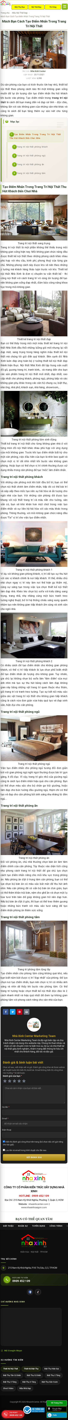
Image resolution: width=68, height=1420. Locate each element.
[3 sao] (14, 1081)
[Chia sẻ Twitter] (12, 1012)
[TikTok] (38, 1292)
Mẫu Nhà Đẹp (25, 1388)
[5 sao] (24, 1081)
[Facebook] (30, 1292)
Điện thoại (6, 1130)
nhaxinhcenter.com (38, 1204)
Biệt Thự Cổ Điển (34, 1375)
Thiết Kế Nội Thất (10, 1369)
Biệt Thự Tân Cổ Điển (12, 1375)
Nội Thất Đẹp (36, 7)
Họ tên (5, 1107)
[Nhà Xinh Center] (34, 1241)
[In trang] (26, 1012)
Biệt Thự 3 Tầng (9, 1382)
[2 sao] (10, 1081)
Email (5, 1118)
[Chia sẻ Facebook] (6, 1012)
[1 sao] (5, 1081)
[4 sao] (19, 1081)
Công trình (55, 1226)
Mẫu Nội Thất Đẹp (19, 13)
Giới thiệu (8, 1226)
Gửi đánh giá (34, 1157)
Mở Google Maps (13, 1350)
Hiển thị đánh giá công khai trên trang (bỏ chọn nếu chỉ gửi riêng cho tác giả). (33, 1143)
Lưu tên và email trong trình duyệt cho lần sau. (26, 1150)
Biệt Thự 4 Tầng (29, 1382)
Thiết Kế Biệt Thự (31, 1369)
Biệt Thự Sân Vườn (50, 1382)
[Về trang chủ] (56, 1403)
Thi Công (52, 7)
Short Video (8, 1388)
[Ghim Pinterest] (19, 1012)
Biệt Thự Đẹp (20, 7)
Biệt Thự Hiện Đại (51, 1369)
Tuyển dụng (38, 1226)
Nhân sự (23, 1226)
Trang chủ (5, 13)
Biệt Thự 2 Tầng (53, 1375)
